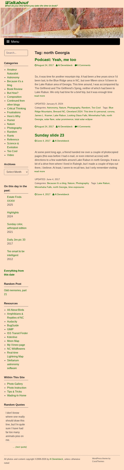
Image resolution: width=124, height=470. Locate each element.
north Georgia (60, 187)
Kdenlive (12, 337)
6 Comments (83, 65)
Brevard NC (59, 111)
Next (119, 21)
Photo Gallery (15, 383)
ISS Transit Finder (17, 333)
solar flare (49, 119)
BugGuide (13, 325)
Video (10, 155)
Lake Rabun (59, 115)
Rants (10, 135)
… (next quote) (20, 447)
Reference (13, 139)
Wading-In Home (16, 395)
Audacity (12, 321)
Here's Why (13, 116)
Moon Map (13, 341)
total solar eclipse (84, 119)
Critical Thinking (16, 108)
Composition (14, 96)
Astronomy (52, 107)
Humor (11, 120)
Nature (62, 107)
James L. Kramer (43, 115)
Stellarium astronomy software (13, 364)
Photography (73, 107)
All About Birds (15, 310)
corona (110, 111)
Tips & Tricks (14, 391)
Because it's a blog (56, 183)
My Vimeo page (16, 344)
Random (86, 107)
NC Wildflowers (16, 348)
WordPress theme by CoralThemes (101, 460)
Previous (4, 21)
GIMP (10, 329)
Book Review (14, 89)
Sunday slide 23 (49, 135)
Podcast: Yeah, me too (55, 59)
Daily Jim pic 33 (16, 239)
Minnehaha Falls (96, 115)
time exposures (76, 187)
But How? (12, 93)
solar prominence (64, 119)
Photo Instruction (16, 387)
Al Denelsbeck (65, 65)
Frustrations (14, 112)
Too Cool (96, 107)
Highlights (13, 212)
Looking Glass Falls (77, 115)
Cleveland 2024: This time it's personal (86, 111)
